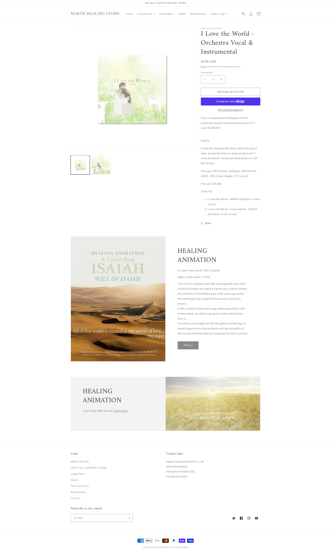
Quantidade (207, 72)
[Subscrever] (129, 518)
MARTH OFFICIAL (80, 461)
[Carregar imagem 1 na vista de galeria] (80, 164)
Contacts (76, 498)
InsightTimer (78, 473)
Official (188, 345)
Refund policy (78, 492)
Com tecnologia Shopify (178, 547)
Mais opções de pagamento (230, 109)
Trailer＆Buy (120, 411)
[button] (146, 13)
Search (74, 479)
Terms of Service (80, 486)
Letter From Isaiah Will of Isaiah (88, 467)
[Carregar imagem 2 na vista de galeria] (101, 164)
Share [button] (208, 223)
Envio (203, 66)
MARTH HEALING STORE (158, 547)
